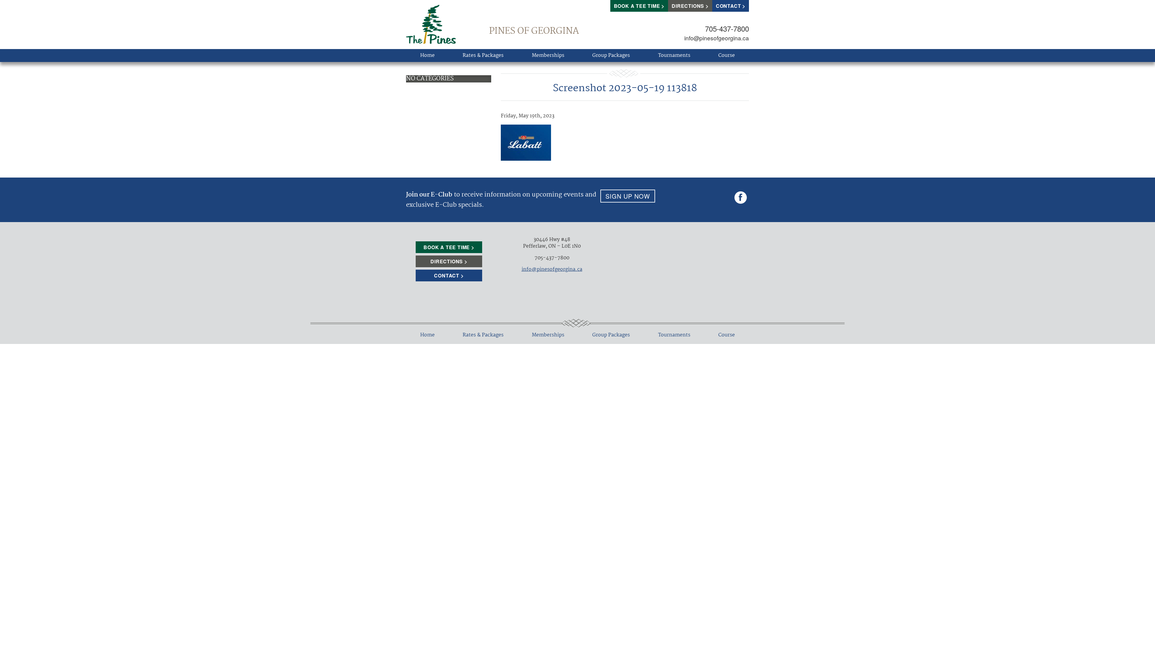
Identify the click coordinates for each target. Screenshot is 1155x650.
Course (726, 55)
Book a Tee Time (637, 5)
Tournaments (674, 55)
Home (427, 55)
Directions (688, 5)
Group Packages (611, 55)
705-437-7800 (727, 28)
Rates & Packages (483, 55)
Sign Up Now (627, 196)
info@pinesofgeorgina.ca (716, 38)
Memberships (548, 55)
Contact (728, 5)
